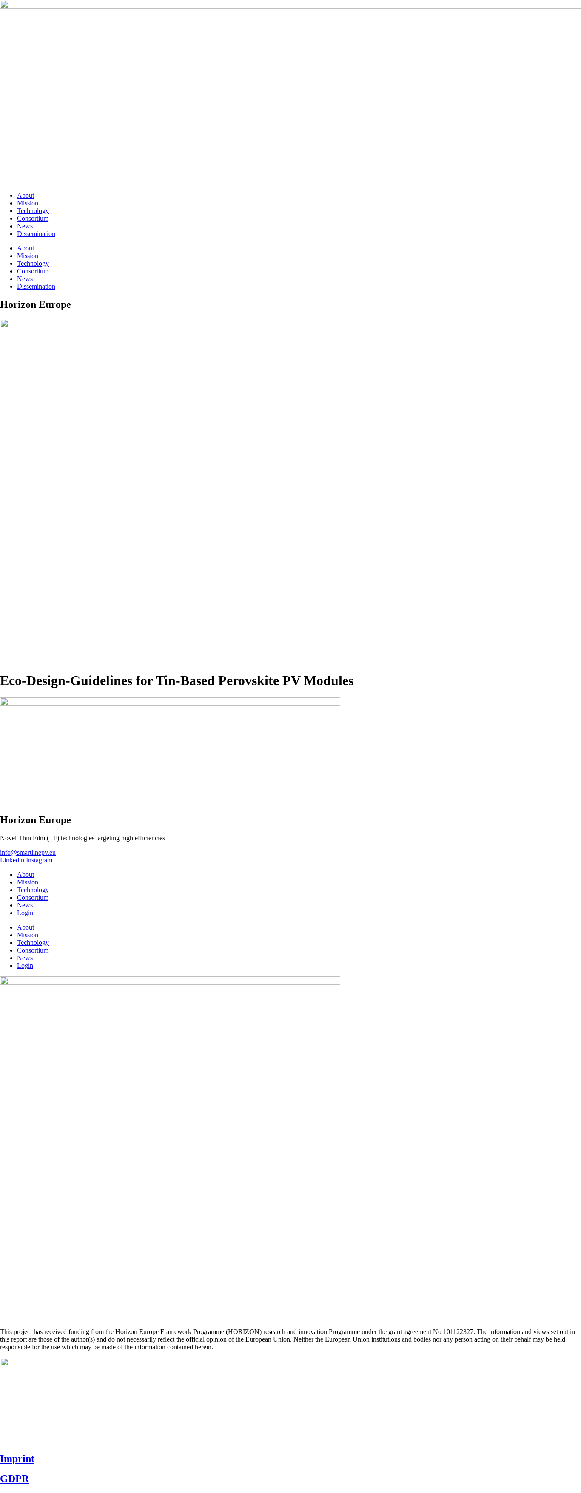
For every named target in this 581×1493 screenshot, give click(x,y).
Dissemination (36, 233)
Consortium (32, 218)
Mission (27, 203)
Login (25, 912)
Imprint (17, 1458)
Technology (33, 210)
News (25, 226)
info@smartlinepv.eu (28, 852)
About (25, 195)
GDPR (14, 1478)
